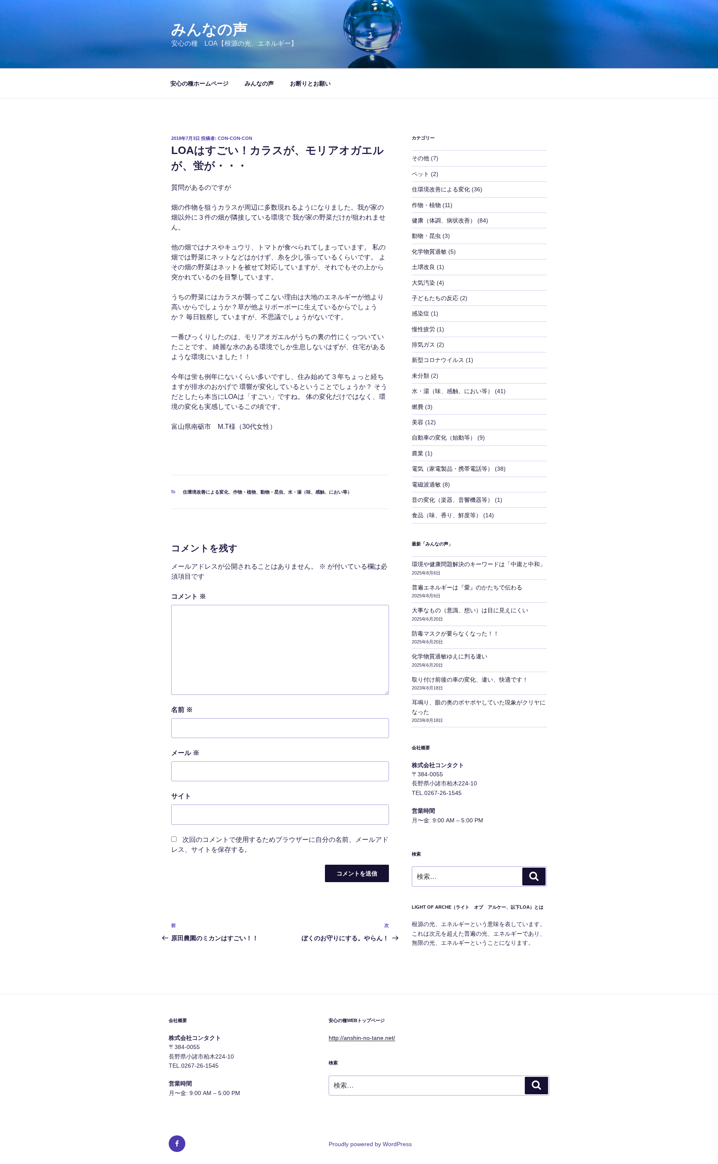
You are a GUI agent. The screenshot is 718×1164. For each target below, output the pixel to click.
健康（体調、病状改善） (444, 220)
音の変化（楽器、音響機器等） (452, 499)
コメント (188, 596)
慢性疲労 (423, 329)
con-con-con (235, 138)
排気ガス (423, 344)
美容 (417, 422)
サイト (181, 796)
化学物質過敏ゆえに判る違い (449, 656)
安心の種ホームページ (199, 83)
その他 (420, 158)
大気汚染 (423, 282)
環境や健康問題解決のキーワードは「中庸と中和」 (479, 564)
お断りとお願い (310, 83)
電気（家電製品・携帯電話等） (452, 468)
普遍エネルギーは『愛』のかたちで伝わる (467, 587)
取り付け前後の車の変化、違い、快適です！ (470, 679)
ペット (420, 174)
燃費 (417, 406)
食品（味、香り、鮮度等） (447, 515)
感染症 (420, 313)
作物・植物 (244, 491)
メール (185, 752)
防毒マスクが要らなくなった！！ (455, 633)
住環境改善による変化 (206, 491)
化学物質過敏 (429, 251)
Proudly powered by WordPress (370, 1144)
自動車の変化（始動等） (444, 437)
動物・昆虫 (272, 491)
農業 (417, 453)
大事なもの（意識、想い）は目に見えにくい (470, 610)
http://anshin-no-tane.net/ (362, 1037)
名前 (182, 709)
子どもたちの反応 (435, 298)
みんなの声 (209, 29)
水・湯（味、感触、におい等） (320, 491)
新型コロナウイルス (438, 360)
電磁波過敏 (426, 484)
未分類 (420, 375)
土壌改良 (423, 267)
